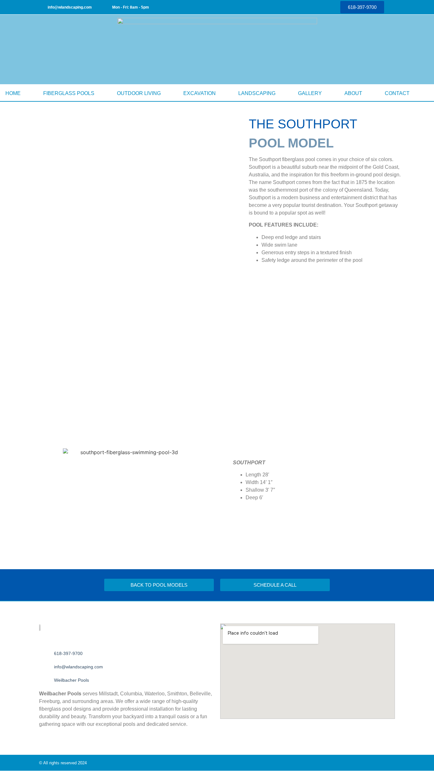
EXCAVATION (199, 93)
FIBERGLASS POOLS (68, 93)
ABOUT (353, 93)
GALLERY (310, 93)
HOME (13, 93)
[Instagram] (312, 7)
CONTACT (397, 93)
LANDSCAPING (256, 93)
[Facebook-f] (296, 7)
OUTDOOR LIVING (139, 93)
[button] (8, 358)
